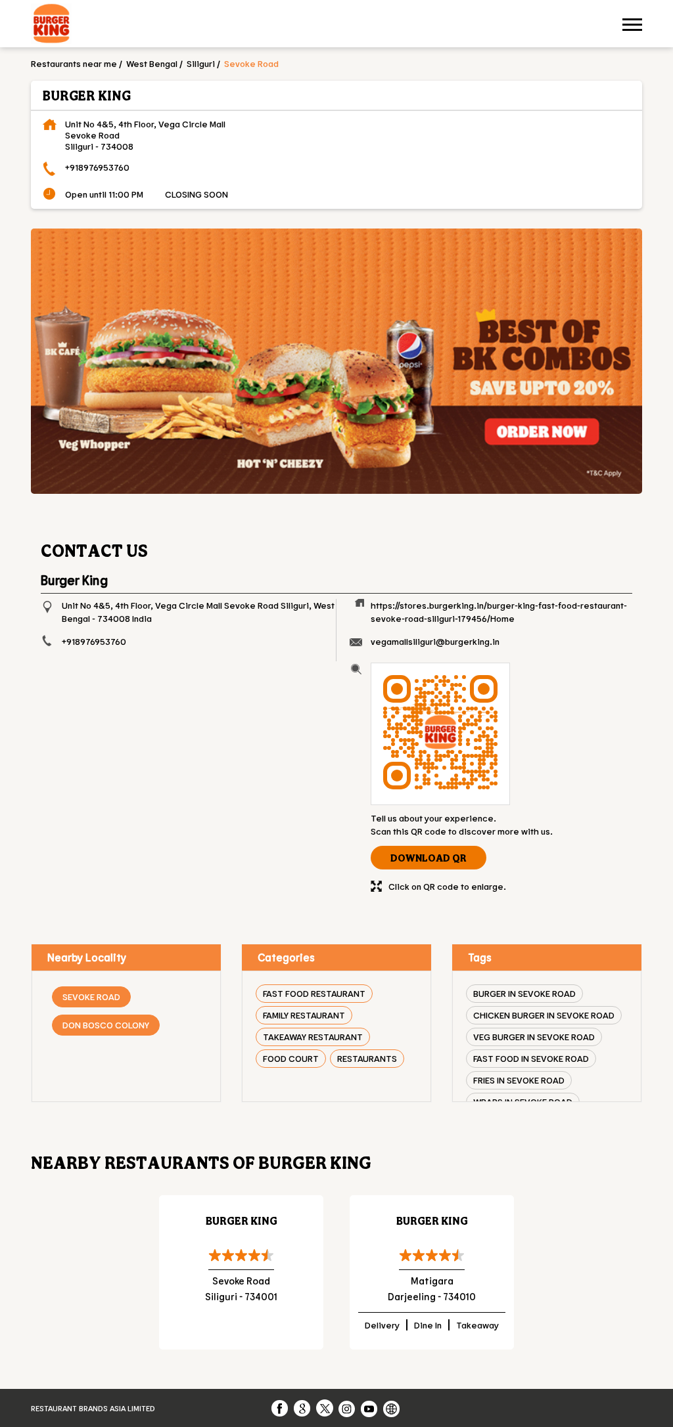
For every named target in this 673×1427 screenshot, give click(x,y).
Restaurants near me (74, 63)
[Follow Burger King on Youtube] (370, 1408)
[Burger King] (51, 25)
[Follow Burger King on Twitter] (325, 1408)
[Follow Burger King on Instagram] (347, 1408)
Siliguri (201, 63)
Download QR (428, 858)
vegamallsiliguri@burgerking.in (435, 641)
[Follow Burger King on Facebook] (280, 1408)
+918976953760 (97, 167)
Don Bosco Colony (105, 1024)
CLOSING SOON (196, 194)
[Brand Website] (392, 1408)
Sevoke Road (91, 996)
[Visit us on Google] (303, 1408)
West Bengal (151, 63)
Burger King (241, 1220)
